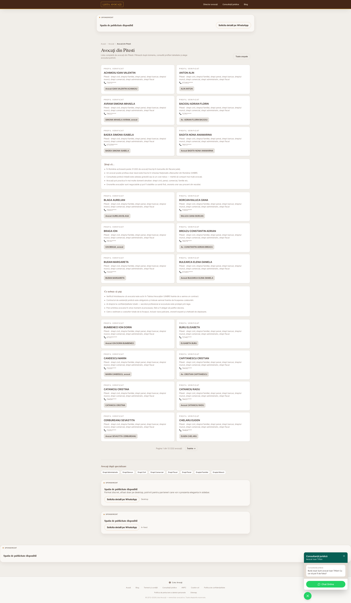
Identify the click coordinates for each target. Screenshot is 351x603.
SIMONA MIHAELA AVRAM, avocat (121, 119)
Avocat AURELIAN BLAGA (117, 216)
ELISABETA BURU (189, 343)
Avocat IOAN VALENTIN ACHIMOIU (121, 88)
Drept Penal (186, 472)
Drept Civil (142, 472)
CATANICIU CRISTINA (115, 405)
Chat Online (328, 584)
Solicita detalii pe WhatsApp (233, 25)
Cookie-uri (195, 588)
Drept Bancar (128, 472)
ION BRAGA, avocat (114, 247)
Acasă (103, 44)
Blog (246, 4)
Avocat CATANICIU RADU (192, 405)
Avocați (111, 44)
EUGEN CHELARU (189, 436)
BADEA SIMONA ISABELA (117, 150)
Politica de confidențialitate (214, 588)
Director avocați (210, 4)
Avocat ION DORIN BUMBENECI (119, 343)
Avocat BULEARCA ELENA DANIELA (197, 278)
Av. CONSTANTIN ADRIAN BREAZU (197, 247)
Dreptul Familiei (202, 472)
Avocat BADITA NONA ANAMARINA (197, 150)
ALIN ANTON (187, 88)
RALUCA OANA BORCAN (192, 216)
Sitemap (193, 592)
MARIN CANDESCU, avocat (117, 374)
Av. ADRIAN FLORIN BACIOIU (194, 119)
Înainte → (191, 448)
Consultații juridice (231, 4)
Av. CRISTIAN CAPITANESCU (194, 374)
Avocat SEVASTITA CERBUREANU (120, 436)
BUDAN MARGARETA (114, 278)
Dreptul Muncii (218, 472)
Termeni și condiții (151, 588)
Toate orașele (242, 56)
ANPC (184, 588)
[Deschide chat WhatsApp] (308, 596)
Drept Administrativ (110, 472)
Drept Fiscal (172, 472)
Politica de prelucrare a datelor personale (170, 592)
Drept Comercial (157, 472)
